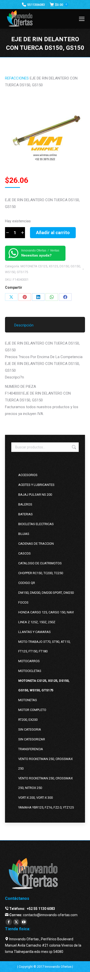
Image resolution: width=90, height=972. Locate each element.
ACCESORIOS (28, 475)
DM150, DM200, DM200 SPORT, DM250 (46, 593)
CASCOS (24, 553)
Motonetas (27, 700)
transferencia (30, 749)
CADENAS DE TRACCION (36, 543)
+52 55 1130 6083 (40, 909)
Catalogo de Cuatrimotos (40, 563)
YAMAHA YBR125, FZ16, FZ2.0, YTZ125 (46, 807)
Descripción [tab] (24, 325)
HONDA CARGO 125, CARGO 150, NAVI (46, 612)
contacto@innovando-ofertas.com (50, 915)
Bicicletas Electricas (36, 524)
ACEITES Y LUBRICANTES (36, 485)
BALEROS (25, 504)
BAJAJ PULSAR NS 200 (35, 494)
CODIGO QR (26, 583)
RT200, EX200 (28, 720)
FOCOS (23, 602)
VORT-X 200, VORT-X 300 (35, 797)
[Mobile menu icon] (81, 19)
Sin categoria (29, 729)
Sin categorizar (31, 739)
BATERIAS (25, 514)
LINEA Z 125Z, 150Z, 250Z (36, 622)
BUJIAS (23, 534)
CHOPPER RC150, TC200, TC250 (40, 573)
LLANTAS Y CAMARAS (34, 632)
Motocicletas (29, 671)
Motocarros (29, 661)
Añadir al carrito (53, 232)
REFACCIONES (17, 78)
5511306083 (36, 5)
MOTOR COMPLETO (32, 710)
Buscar (73, 447)
